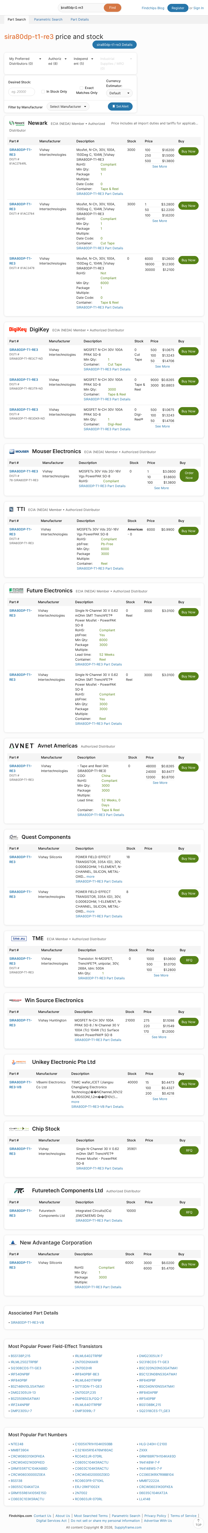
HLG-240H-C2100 (153, 1444)
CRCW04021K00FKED (28, 1462)
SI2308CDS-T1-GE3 (26, 1368)
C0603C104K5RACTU (91, 1468)
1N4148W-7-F (149, 1462)
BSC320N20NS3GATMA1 (158, 1368)
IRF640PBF (147, 1380)
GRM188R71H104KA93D (157, 1456)
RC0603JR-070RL (89, 1499)
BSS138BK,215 (150, 1405)
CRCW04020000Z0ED (92, 1475)
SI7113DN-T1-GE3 (88, 1386)
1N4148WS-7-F (150, 1468)
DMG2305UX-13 (23, 1392)
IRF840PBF (19, 1380)
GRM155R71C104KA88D (29, 1468)
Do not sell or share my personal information (105, 1521)
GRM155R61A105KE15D (29, 1493)
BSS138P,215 (20, 1356)
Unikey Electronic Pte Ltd (64, 1062)
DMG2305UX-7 (150, 1356)
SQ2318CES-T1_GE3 (154, 1411)
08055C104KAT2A (25, 1487)
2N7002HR (83, 1368)
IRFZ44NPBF (20, 1405)
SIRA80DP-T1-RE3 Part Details (99, 194)
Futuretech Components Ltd (86, 1190)
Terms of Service (183, 1516)
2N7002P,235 (85, 1392)
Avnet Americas (75, 745)
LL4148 (144, 1499)
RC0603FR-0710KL (89, 1481)
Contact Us (42, 1516)
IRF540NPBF (20, 1374)
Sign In (198, 8)
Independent (81, 61)
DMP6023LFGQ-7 (88, 1399)
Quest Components (46, 837)
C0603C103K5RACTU (27, 1499)
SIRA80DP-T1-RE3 (23, 350)
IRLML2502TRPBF (24, 1362)
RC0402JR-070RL (89, 1456)
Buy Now (188, 151)
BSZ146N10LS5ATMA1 (27, 1386)
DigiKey (76, 329)
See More (159, 166)
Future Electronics (86, 590)
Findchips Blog (153, 8)
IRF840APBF (148, 1392)
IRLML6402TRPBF (88, 1356)
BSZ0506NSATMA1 (25, 1399)
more (90, 876)
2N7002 (81, 1493)
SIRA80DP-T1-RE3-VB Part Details (97, 1107)
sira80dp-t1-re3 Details (114, 45)
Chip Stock (46, 1129)
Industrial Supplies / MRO (112, 63)
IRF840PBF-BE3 (87, 1374)
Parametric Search (126, 1516)
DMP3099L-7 (85, 1411)
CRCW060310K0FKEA (27, 1456)
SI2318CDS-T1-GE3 (154, 1362)
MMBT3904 (20, 1450)
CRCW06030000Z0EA (28, 1475)
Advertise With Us (158, 1521)
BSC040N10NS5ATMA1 (156, 1386)
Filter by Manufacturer (25, 107)
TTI (57, 509)
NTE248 (17, 1444)
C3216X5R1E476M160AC (94, 1450)
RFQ (189, 960)
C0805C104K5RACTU (91, 1462)
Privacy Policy (155, 1516)
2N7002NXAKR (86, 1362)
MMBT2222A (149, 1481)
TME (68, 938)
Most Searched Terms (91, 1516)
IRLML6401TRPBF (88, 1380)
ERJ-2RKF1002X (87, 1487)
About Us (62, 1516)
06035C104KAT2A (153, 1493)
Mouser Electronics (93, 451)
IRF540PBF (147, 1399)
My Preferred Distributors (21, 61)
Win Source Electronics (54, 1000)
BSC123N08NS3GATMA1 (158, 1374)
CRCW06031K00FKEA (156, 1487)
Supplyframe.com (128, 1527)
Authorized (54, 61)
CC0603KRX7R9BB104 (156, 1475)
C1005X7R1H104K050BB (93, 1444)
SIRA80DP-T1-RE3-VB (27, 1322)
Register (178, 8)
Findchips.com (17, 8)
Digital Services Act (51, 1521)
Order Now (189, 475)
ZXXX (143, 1450)
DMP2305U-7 (21, 1411)
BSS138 (16, 1481)
